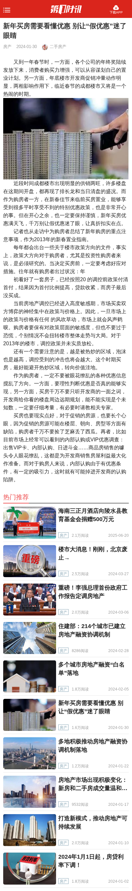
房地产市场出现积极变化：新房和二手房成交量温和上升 (93, 788)
